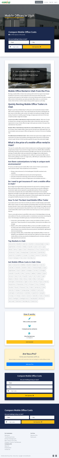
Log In (55, 2)
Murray (15, 249)
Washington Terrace (24, 298)
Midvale (10, 249)
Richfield (42, 284)
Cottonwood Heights (39, 244)
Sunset (23, 295)
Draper (47, 244)
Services (46, 2)
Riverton (43, 249)
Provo (37, 249)
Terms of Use (15, 455)
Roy (47, 249)
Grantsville (11, 273)
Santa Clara (11, 290)
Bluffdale (23, 265)
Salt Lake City (12, 252)
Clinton (29, 267)
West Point (18, 301)
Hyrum (16, 276)
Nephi (30, 279)
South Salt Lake (41, 252)
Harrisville (17, 273)
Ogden (20, 249)
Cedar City (25, 244)
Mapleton (11, 279)
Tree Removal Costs (10, 437)
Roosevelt (22, 287)
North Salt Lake (19, 281)
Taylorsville (44, 255)
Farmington (29, 270)
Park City (35, 281)
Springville (18, 255)
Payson (40, 281)
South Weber (28, 293)
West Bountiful (34, 298)
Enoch (18, 270)
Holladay (25, 246)
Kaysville (30, 246)
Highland (33, 273)
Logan (44, 246)
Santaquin (18, 290)
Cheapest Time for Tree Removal (13, 442)
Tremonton (46, 295)
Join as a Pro (39, 2)
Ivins (20, 276)
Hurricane (11, 276)
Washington (16, 258)
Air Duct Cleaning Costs (10, 438)
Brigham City (35, 265)
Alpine (10, 265)
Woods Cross (34, 301)
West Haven (41, 298)
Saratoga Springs (24, 252)
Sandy (17, 252)
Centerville (17, 267)
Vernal (10, 298)
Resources (7, 435)
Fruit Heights (42, 270)
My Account (33, 437)
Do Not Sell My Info (26, 455)
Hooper (44, 273)
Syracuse (38, 255)
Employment (8, 447)
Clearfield (31, 244)
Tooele (10, 258)
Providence (31, 284)
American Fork (12, 244)
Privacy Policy (9, 455)
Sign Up (51, 2)
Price (26, 284)
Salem (31, 287)
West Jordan (23, 258)
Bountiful (19, 244)
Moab (21, 279)
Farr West (36, 270)
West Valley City (31, 258)
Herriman (19, 246)
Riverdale (11, 287)
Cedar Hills (11, 267)
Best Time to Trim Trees (11, 440)
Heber (22, 273)
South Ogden (12, 293)
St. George (25, 255)
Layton (35, 246)
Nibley (34, 279)
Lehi (40, 246)
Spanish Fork (11, 255)
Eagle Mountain (12, 246)
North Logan (40, 279)
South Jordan (33, 252)
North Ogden (11, 281)
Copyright (20, 455)
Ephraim (23, 270)
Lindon (38, 276)
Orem (25, 249)
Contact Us (7, 449)
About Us (7, 446)
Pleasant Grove (31, 249)
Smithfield (33, 290)
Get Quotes (35, 47)
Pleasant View (20, 284)
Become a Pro (34, 435)
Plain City (46, 281)
